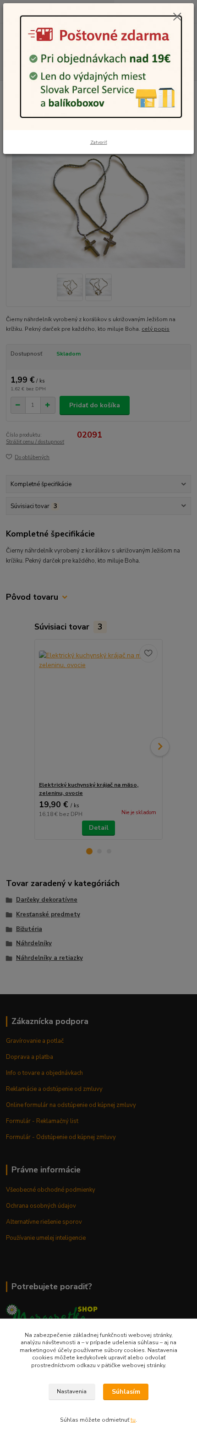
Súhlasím (126, 1391)
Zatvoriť (98, 142)
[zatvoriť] (177, 17)
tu (133, 1420)
